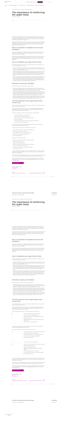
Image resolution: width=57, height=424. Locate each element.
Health (21, 194)
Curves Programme (13, 5)
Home (6, 5)
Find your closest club (30, 159)
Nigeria (45, 420)
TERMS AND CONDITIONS (32, 419)
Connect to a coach (16, 370)
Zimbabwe (41, 420)
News (23, 194)
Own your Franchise (39, 5)
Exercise (18, 16)
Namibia (49, 419)
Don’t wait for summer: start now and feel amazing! (23, 192)
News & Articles (30, 5)
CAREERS (18, 419)
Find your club (22, 5)
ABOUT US (18, 420)
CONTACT (18, 418)
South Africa (42, 419)
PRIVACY (29, 418)
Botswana (45, 419)
